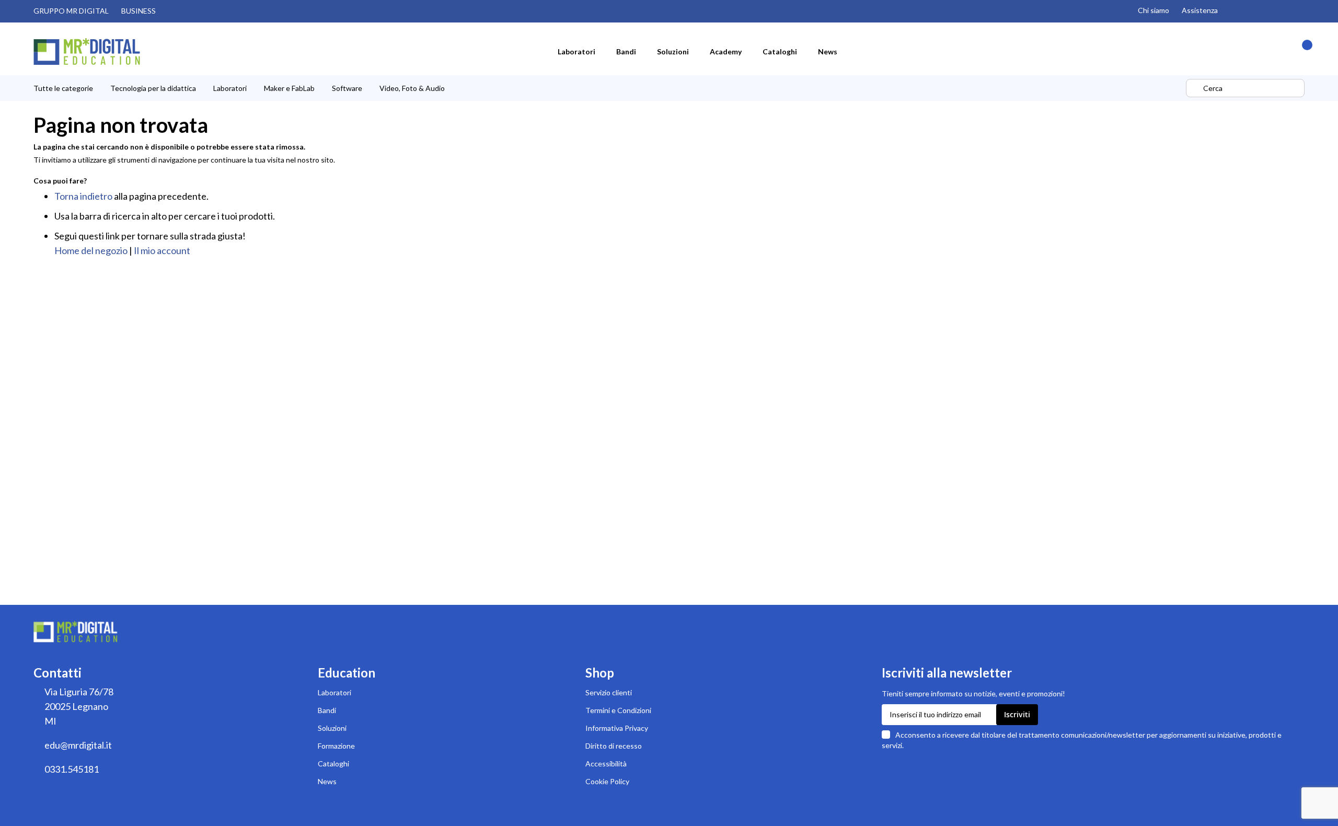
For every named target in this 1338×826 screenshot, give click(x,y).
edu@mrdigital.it (78, 745)
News (327, 781)
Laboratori (334, 692)
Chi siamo (1153, 10)
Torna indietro (83, 196)
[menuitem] (576, 51)
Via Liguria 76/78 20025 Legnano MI (78, 706)
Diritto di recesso (613, 745)
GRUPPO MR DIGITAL (71, 10)
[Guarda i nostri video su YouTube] (1256, 11)
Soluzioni (332, 728)
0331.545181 (71, 769)
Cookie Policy (607, 781)
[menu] (608, 88)
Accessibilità (606, 763)
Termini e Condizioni (618, 710)
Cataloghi (333, 763)
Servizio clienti (608, 692)
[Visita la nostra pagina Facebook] (1278, 11)
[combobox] (1245, 88)
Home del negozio (91, 250)
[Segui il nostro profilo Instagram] (1234, 11)
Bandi (327, 710)
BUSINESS (138, 10)
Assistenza (1200, 10)
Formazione (336, 745)
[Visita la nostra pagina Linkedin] (1300, 11)
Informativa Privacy (616, 728)
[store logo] (86, 51)
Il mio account (162, 250)
